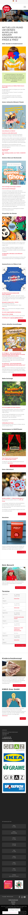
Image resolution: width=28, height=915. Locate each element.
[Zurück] (1, 15)
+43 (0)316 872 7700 (7, 737)
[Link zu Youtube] (24, 897)
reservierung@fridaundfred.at (16, 317)
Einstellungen (22, 912)
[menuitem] (24, 7)
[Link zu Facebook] (19, 897)
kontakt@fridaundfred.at (7, 738)
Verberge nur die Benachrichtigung (10, 912)
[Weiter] (27, 15)
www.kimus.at (5, 715)
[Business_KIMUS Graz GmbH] (14, 699)
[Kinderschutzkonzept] (14, 668)
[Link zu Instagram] (22, 897)
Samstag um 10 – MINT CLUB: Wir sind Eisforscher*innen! (18, 629)
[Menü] (24, 7)
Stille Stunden (16, 607)
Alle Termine (10, 463)
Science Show (16, 598)
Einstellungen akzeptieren (14, 909)
